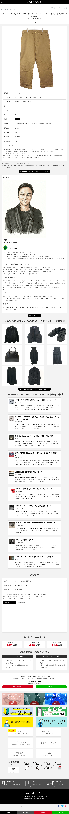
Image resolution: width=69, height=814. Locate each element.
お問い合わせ (21, 602)
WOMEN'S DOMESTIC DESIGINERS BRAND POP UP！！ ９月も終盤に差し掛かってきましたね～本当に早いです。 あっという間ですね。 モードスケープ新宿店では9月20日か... (37, 530)
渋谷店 (17, 128)
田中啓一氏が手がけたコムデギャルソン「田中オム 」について (35, 400)
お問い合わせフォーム (21, 585)
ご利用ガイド (10, 781)
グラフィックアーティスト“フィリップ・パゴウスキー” (34, 489)
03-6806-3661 (34, 681)
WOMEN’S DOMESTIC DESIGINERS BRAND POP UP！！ (35, 523)
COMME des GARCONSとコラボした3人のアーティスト (34, 506)
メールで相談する (17, 686)
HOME (8, 812)
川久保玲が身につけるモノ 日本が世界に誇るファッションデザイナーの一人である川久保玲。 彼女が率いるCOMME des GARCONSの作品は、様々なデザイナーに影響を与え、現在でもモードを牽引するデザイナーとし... (38, 547)
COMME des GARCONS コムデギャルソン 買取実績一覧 (34, 389)
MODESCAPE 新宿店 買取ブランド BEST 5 (29, 472)
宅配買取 (43, 812)
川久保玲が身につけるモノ (24, 540)
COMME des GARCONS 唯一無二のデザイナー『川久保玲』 (35, 557)
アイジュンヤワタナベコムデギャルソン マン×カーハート (30, 97)
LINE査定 (60, 812)
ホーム (3, 6)
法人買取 (32, 781)
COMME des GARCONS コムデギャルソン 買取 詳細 (34, 171)
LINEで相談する (51, 686)
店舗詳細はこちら (9, 602)
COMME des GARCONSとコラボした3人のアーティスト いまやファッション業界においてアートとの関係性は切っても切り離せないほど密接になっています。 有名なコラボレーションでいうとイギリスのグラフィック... (37, 513)
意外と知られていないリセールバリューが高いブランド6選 (34, 436)
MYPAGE (25, 812)
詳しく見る (12, 338)
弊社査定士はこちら (34, 315)
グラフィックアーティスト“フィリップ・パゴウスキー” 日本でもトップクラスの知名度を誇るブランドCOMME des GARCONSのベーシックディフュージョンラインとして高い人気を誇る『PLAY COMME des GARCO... (37, 496)
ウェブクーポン (57, 781)
